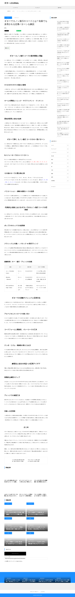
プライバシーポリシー (34, 591)
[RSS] (5, 595)
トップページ (15, 7)
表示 (8, 48)
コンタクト (43, 591)
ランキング (37, 7)
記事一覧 (59, 7)
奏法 (30, 518)
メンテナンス (30, 503)
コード (8, 17)
